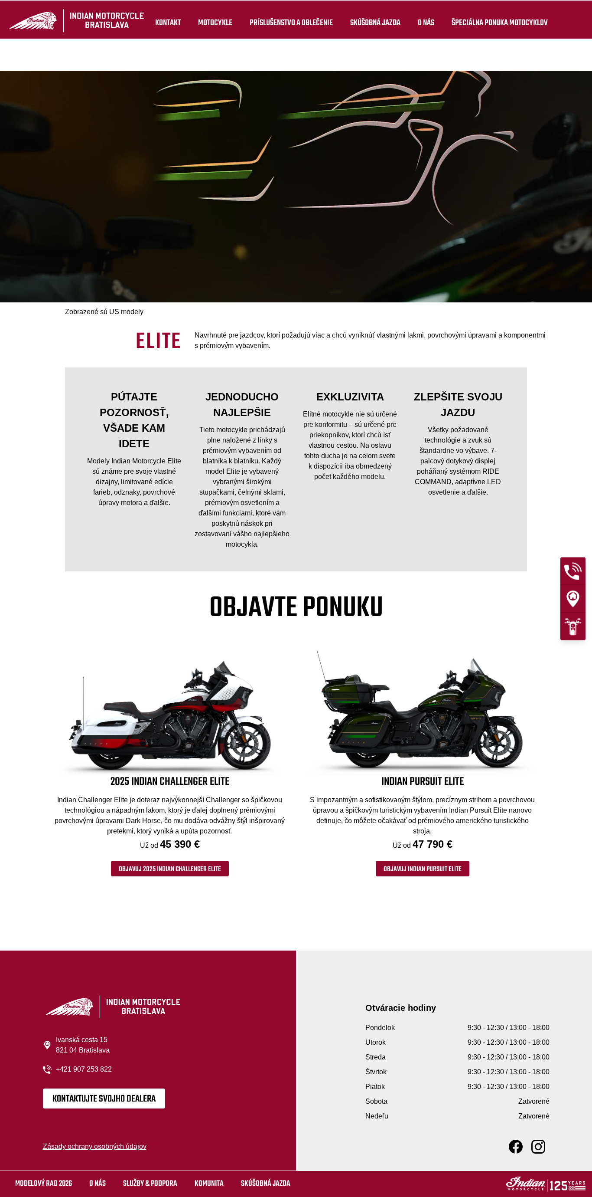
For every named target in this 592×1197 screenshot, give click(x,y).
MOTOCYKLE (215, 22)
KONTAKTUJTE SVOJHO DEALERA (104, 1099)
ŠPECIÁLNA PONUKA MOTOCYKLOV (500, 22)
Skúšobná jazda (375, 22)
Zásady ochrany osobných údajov (94, 1146)
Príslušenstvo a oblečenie (291, 22)
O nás (426, 22)
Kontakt (168, 22)
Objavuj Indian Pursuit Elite (423, 869)
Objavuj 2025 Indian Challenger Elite (170, 869)
